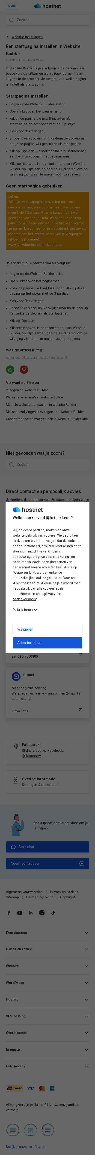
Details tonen (23, 610)
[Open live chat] (84, 1148)
